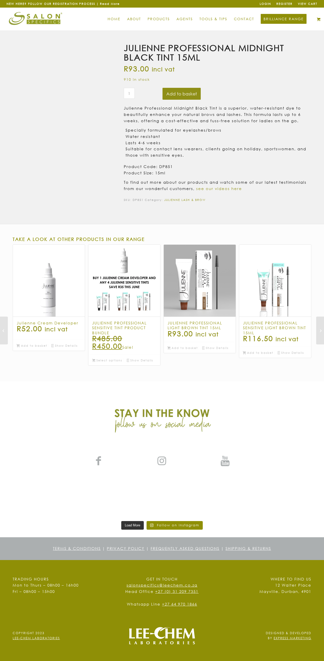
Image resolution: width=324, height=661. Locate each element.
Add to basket (181, 93)
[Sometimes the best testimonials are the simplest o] (292, 499)
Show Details (66, 345)
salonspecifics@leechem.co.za (162, 585)
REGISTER (284, 3)
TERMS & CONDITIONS (77, 548)
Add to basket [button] (33, 345)
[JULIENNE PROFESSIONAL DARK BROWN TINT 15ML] (4, 330)
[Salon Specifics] (36, 19)
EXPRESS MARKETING (292, 638)
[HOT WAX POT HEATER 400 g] (320, 330)
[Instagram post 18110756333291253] (162, 499)
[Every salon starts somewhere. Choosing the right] (96, 499)
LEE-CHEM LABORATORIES (36, 638)
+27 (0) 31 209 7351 (176, 591)
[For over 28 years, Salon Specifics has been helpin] (227, 499)
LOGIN (265, 3)
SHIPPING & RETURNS (248, 548)
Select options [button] (108, 360)
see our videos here (219, 188)
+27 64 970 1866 (179, 604)
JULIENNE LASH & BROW (185, 199)
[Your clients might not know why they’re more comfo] (31, 499)
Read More (110, 3)
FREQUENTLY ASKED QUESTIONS (185, 548)
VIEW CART (307, 3)
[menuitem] (265, 4)
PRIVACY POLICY (126, 548)
